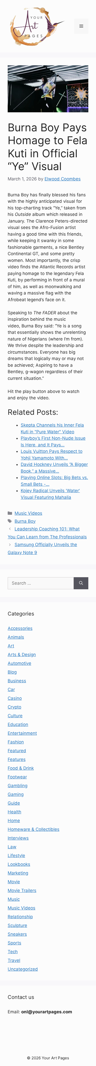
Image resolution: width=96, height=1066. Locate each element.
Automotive (19, 663)
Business (17, 680)
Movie (14, 881)
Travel (14, 960)
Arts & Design (22, 654)
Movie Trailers (22, 890)
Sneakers (17, 934)
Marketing (18, 873)
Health (14, 811)
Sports (14, 942)
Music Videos (28, 513)
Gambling (17, 785)
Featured (17, 750)
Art (11, 645)
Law (12, 846)
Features (17, 759)
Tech (13, 951)
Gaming (16, 794)
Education (18, 724)
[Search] (81, 583)
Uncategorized (23, 969)
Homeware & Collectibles (33, 829)
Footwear (17, 776)
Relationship (20, 916)
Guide (14, 803)
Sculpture (17, 925)
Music (14, 899)
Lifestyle (16, 855)
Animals (16, 637)
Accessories (20, 628)
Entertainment (22, 733)
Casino (15, 698)
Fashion (16, 742)
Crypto (14, 707)
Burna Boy (25, 521)
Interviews (18, 838)
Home (14, 820)
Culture (15, 715)
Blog (12, 672)
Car (11, 689)
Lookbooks (19, 864)
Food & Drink (21, 768)
